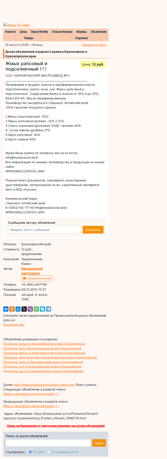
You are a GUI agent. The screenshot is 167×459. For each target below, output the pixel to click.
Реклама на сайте (94, 44)
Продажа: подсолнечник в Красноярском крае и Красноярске (50, 357)
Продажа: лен (13, 324)
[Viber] (30, 309)
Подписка (81, 38)
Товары (28, 38)
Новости (10, 31)
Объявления (99, 31)
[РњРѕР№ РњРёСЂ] (18, 309)
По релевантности (64, 452)
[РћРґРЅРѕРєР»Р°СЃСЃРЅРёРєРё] (12, 309)
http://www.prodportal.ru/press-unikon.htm (44, 385)
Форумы (81, 31)
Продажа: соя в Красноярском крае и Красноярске (42, 366)
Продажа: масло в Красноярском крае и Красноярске (44, 353)
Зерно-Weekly (39, 31)
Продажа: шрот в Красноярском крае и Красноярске (43, 371)
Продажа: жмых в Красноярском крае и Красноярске (44, 343)
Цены (23, 31)
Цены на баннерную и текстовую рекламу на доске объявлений (56, 426)
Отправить (93, 230)
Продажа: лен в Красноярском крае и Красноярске (42, 348)
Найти (99, 443)
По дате (38, 452)
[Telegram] (48, 309)
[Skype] (42, 309)
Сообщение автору (38, 278)
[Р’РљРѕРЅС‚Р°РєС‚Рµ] (5, 309)
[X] (24, 309)
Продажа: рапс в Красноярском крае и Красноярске (43, 362)
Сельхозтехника (62, 31)
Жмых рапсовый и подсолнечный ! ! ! (31, 394)
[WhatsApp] (36, 309)
